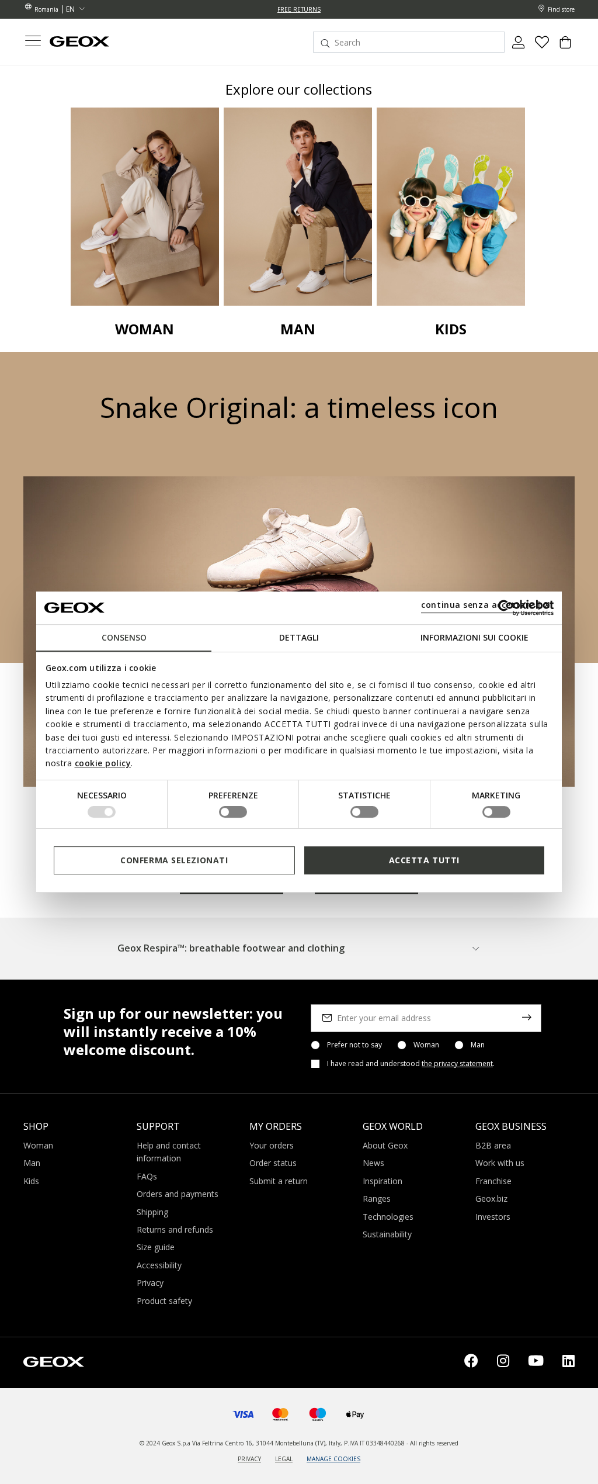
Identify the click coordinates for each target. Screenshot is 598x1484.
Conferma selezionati (174, 860)
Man (478, 1045)
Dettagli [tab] (299, 637)
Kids (31, 1180)
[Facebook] (471, 1363)
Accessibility (159, 1265)
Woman (426, 1045)
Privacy (150, 1282)
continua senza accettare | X (485, 604)
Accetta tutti (424, 860)
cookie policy (103, 763)
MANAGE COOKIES (333, 1459)
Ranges (377, 1198)
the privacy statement (457, 1063)
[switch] (233, 812)
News (373, 1162)
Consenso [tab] (124, 637)
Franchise (493, 1180)
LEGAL (284, 1459)
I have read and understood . (411, 1063)
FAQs (147, 1176)
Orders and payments (177, 1193)
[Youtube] (536, 1363)
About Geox (385, 1145)
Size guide (156, 1247)
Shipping (152, 1211)
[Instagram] (503, 1363)
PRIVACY (249, 1459)
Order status (273, 1162)
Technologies (388, 1216)
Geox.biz (491, 1198)
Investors (492, 1216)
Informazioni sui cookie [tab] (474, 637)
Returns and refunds (175, 1229)
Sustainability (387, 1234)
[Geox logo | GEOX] (53, 1361)
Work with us (499, 1162)
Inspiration (382, 1180)
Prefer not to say (354, 1045)
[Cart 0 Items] (565, 47)
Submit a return (278, 1180)
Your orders (271, 1145)
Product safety (164, 1300)
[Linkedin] (568, 1363)
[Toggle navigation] (32, 42)
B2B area (493, 1145)
